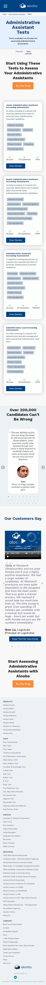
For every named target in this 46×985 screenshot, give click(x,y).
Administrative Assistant (17, 14)
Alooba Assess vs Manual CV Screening (18, 884)
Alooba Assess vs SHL (12, 894)
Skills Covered (8, 846)
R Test (5, 781)
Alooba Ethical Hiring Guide (14, 880)
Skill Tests (7, 746)
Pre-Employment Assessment (14, 756)
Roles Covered (8, 843)
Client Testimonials (10, 942)
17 (34, 500)
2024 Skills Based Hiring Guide (15, 855)
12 (15, 500)
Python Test (8, 777)
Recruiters (7, 839)
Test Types (7, 749)
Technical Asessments (12, 753)
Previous (2, 466)
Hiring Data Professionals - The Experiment (20, 905)
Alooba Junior (8, 719)
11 (12, 500)
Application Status (10, 949)
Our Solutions (8, 825)
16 (30, 500)
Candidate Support (10, 931)
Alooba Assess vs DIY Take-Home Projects (20, 898)
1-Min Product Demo (11, 938)
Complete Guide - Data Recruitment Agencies (21, 859)
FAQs (5, 960)
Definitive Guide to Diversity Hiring (16, 873)
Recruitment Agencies (11, 908)
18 (38, 500)
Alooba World (8, 723)
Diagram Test (8, 799)
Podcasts (6, 915)
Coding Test (8, 770)
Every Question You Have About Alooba (18, 945)
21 (17, 503)
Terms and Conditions (11, 952)
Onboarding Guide (10, 829)
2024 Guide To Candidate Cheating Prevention (21, 866)
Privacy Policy (8, 956)
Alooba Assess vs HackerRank (15, 891)
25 (32, 503)
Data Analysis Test (10, 763)
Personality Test (9, 802)
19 (10, 503)
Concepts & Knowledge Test (14, 767)
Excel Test (7, 784)
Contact (6, 928)
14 (23, 500)
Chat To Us (7, 822)
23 (25, 503)
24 (28, 503)
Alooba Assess (9, 705)
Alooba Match (8, 708)
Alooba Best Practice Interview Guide (17, 862)
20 (14, 503)
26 (36, 503)
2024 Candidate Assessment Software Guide (20, 869)
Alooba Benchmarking (11, 730)
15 (27, 500)
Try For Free (23, 85)
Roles (4, 14)
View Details (15, 166)
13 (19, 500)
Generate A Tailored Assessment (16, 818)
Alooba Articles (9, 912)
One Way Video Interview (13, 792)
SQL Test (6, 774)
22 (21, 503)
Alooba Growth (9, 712)
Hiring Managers (9, 832)
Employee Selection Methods (14, 806)
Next (42, 466)
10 (8, 500)
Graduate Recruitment (11, 836)
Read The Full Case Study (25, 639)
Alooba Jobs (8, 733)
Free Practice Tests (10, 809)
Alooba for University (11, 726)
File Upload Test (9, 795)
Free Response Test (11, 788)
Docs (5, 935)
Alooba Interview (9, 716)
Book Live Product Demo (12, 924)
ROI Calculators (9, 901)
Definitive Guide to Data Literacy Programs (19, 876)
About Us (6, 963)
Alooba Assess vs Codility (13, 887)
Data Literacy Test (10, 760)
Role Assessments (10, 742)
